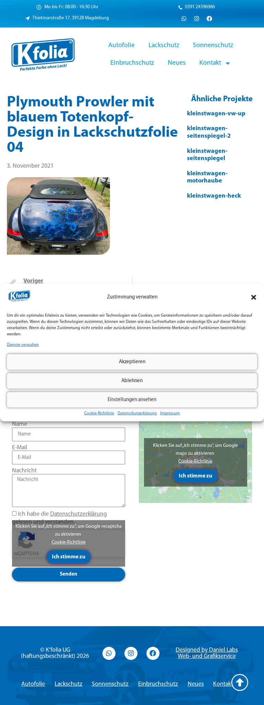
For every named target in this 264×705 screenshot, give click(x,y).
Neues (177, 63)
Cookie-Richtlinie (99, 413)
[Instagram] (196, 18)
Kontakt (210, 63)
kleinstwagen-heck (214, 196)
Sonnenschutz (213, 45)
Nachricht (24, 471)
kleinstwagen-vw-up (216, 114)
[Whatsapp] (183, 18)
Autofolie (121, 45)
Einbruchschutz (132, 63)
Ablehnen (132, 380)
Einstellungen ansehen (132, 399)
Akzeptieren (132, 361)
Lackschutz (163, 45)
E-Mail (19, 448)
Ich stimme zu (68, 557)
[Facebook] (209, 18)
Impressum (170, 413)
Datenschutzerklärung (137, 413)
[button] (253, 297)
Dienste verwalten (23, 345)
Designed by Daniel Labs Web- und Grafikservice (207, 653)
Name (19, 424)
